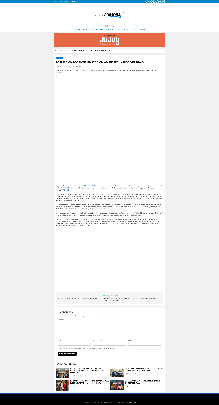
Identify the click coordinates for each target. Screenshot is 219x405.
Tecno (135, 29)
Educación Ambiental (91, 186)
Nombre (60, 341)
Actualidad (86, 29)
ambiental (111, 194)
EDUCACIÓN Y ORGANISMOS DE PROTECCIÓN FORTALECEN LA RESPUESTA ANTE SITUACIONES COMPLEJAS (87, 371)
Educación (59, 58)
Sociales (127, 29)
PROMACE (65, 190)
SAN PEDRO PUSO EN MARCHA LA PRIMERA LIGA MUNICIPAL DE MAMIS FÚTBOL (154, 3)
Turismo (143, 29)
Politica (119, 29)
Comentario (61, 319)
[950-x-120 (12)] (109, 40)
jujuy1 (59, 66)
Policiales (109, 29)
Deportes (76, 29)
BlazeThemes (132, 402)
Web (129, 341)
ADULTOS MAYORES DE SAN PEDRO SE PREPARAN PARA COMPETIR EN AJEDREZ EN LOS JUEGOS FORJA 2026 (155, 5)
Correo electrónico (99, 341)
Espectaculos (98, 29)
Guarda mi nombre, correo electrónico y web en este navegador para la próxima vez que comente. (87, 348)
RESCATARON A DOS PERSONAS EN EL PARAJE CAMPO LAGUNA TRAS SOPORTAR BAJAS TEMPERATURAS (155, 1)
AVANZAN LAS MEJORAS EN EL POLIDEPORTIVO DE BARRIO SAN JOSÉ (156, 4)
